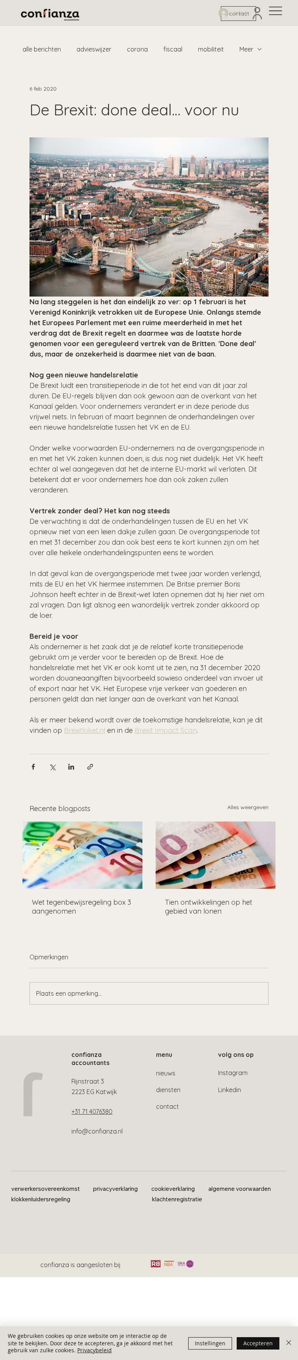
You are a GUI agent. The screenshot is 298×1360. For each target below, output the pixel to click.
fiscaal (172, 49)
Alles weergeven (248, 807)
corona (137, 49)
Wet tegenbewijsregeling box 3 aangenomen (81, 907)
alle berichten (42, 49)
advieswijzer (93, 49)
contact (167, 1106)
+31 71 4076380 (92, 1111)
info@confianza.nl (97, 1131)
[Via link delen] (90, 766)
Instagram (233, 1073)
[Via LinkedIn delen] (71, 766)
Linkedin (229, 1090)
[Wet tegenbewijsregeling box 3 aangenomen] (82, 855)
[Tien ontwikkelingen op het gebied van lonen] (215, 855)
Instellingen (210, 1343)
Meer (246, 49)
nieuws (165, 1073)
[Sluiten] (288, 1343)
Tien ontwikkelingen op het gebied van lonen (208, 907)
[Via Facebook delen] (33, 766)
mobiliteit (211, 49)
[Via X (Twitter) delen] (52, 766)
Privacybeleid (94, 1350)
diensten (168, 1090)
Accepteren (258, 1343)
